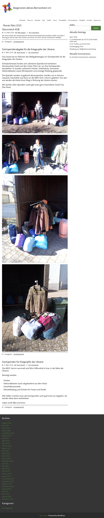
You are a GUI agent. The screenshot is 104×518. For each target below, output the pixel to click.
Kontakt (89, 20)
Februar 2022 (7, 497)
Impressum (97, 20)
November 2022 (8, 481)
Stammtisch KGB (10, 29)
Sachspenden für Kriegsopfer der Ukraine (22, 361)
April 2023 (5, 469)
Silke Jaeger (21, 33)
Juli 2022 (5, 491)
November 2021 (7, 499)
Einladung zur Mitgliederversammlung (83, 49)
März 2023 (6, 471)
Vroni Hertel (21, 52)
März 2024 (6, 456)
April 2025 (6, 441)
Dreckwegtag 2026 (76, 46)
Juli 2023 (5, 464)
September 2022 (8, 486)
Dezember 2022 (8, 479)
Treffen (49, 20)
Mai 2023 (5, 466)
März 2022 (6, 494)
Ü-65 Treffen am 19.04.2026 (80, 44)
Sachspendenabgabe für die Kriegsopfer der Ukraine (28, 49)
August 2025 (6, 436)
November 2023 (8, 461)
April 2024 (6, 453)
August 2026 (6, 423)
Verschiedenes (73, 20)
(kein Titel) (73, 37)
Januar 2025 (6, 448)
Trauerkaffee (62, 20)
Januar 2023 (6, 476)
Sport (55, 20)
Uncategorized (18, 42)
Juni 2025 (5, 438)
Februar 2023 (6, 474)
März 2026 (6, 428)
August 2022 (6, 489)
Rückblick (82, 20)
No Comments (34, 33)
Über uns (30, 20)
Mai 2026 (5, 425)
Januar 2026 (6, 431)
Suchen (72, 25)
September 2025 (8, 433)
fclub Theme (43, 515)
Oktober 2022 (7, 484)
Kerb (43, 20)
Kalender (37, 20)
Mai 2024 (5, 451)
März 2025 (6, 443)
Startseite (22, 20)
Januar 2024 (6, 458)
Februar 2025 (7, 446)
